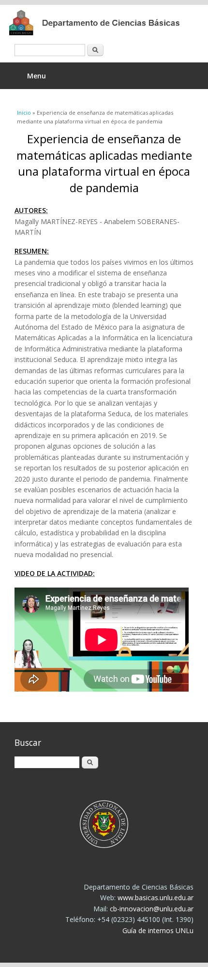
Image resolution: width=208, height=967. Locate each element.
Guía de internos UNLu (157, 930)
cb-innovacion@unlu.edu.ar (151, 908)
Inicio (24, 112)
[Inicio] (96, 23)
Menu (36, 75)
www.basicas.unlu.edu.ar (155, 897)
